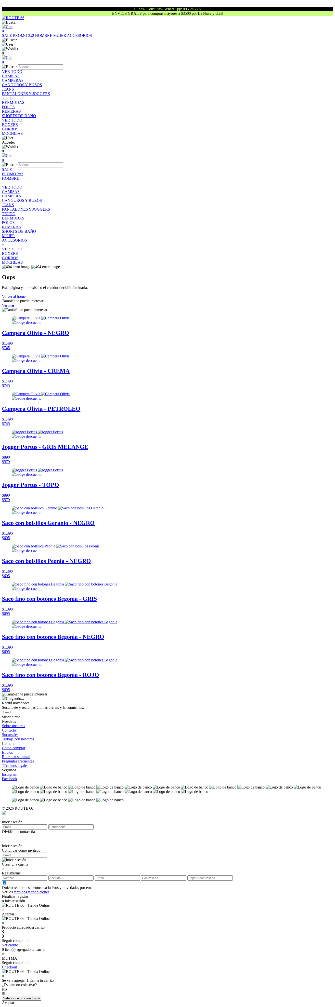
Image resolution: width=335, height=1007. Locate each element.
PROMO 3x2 (24, 35)
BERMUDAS (13, 102)
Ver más (8, 305)
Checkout (9, 967)
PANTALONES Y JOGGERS (26, 94)
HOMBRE (44, 35)
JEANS (8, 89)
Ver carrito (10, 945)
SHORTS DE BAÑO (19, 116)
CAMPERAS (13, 80)
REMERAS (11, 111)
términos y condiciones (31, 892)
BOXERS (10, 124)
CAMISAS (11, 76)
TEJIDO (8, 98)
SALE (7, 35)
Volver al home (14, 296)
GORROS (10, 129)
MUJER (60, 35)
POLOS (8, 107)
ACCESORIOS (79, 35)
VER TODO (12, 71)
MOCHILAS (12, 133)
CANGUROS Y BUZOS (22, 85)
